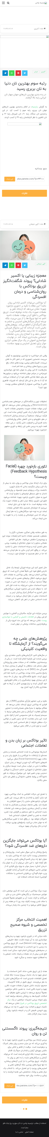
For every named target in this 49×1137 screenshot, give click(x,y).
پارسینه (35, 106)
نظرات (24, 193)
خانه (42, 28)
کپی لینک (9, 179)
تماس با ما (19, 1132)
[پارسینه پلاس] (41, 3)
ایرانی (36, 71)
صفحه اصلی (29, 1132)
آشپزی (36, 28)
